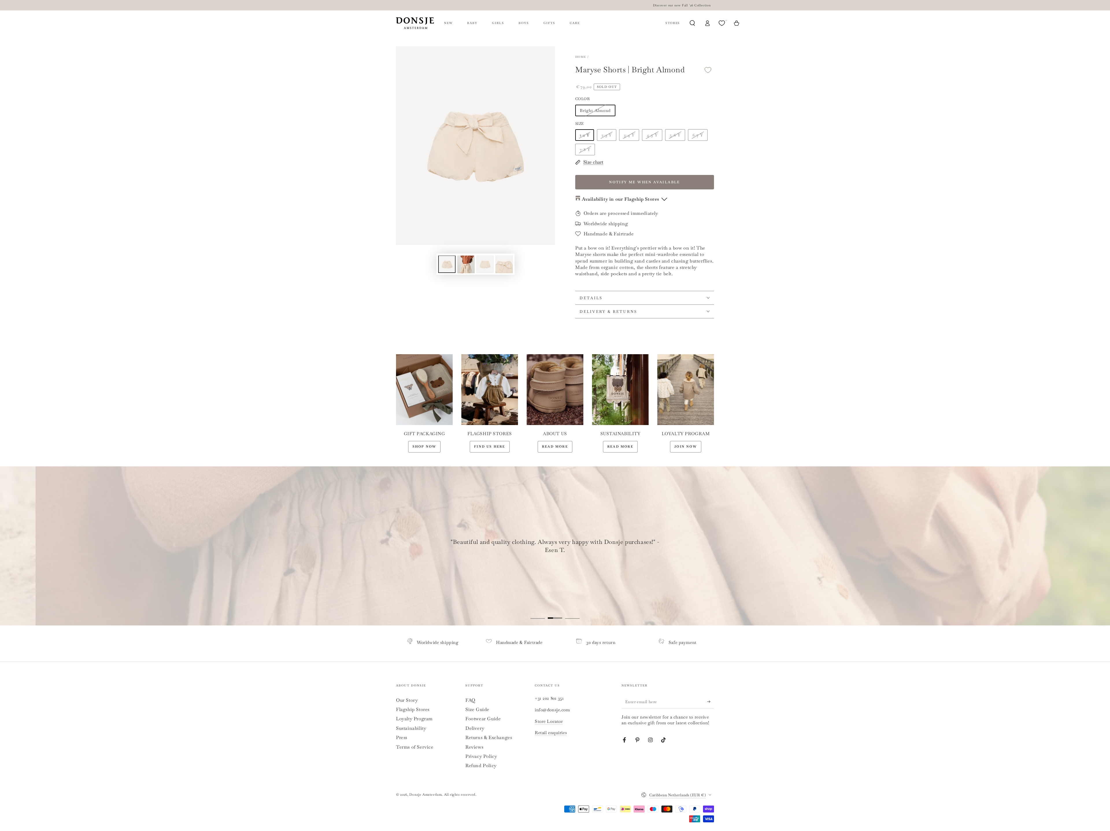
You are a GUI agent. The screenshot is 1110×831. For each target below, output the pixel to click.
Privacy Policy (481, 756)
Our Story (407, 700)
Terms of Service (415, 747)
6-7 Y (698, 135)
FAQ (470, 700)
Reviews (474, 747)
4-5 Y (652, 135)
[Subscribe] (710, 701)
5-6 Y (675, 135)
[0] (722, 23)
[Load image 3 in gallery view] (485, 264)
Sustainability (411, 728)
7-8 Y (585, 149)
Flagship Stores (413, 709)
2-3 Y (607, 135)
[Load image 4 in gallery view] (504, 264)
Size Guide (477, 709)
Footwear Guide (483, 719)
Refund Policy (481, 765)
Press (401, 737)
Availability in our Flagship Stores (620, 199)
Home (580, 57)
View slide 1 (537, 614)
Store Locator (549, 721)
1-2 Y (584, 135)
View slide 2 (555, 614)
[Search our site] (692, 23)
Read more (555, 446)
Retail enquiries (551, 732)
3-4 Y (629, 135)
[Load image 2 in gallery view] (466, 264)
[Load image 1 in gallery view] (447, 264)
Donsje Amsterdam (425, 794)
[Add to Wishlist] (708, 69)
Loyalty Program (414, 719)
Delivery (474, 728)
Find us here (489, 446)
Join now (685, 446)
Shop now (424, 446)
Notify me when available (644, 182)
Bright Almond (595, 110)
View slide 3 (572, 614)
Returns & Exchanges (488, 737)
